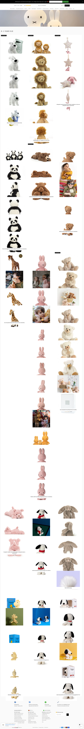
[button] (18, 5)
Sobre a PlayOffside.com (46, 718)
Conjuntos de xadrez (18, 717)
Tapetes (29, 720)
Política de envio (45, 716)
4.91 (25, 5)
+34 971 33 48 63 (47, 710)
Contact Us (46, 727)
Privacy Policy (41, 727)
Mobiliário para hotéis (18, 718)
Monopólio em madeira (32, 722)
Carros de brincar (31, 718)
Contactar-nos (44, 714)
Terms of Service (35, 727)
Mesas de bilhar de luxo (18, 714)
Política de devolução (46, 717)
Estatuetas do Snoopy (32, 721)
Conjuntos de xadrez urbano (19, 722)
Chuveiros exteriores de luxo (19, 721)
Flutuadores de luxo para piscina (20, 720)
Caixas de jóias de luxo (32, 714)
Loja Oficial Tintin (31, 717)
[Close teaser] (79, 724)
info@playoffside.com (46, 713)
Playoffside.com (19, 727)
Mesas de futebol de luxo (18, 713)
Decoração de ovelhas (32, 713)
